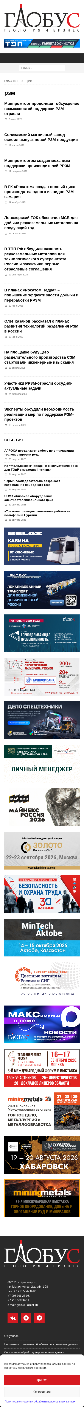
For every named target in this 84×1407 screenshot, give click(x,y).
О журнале (11, 1336)
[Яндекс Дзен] (26, 1318)
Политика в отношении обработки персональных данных (40, 1401)
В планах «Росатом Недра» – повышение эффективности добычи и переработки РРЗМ (41, 295)
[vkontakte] (13, 1318)
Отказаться (42, 1392)
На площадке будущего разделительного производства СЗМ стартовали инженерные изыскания (39, 357)
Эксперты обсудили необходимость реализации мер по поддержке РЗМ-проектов (39, 414)
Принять (42, 1380)
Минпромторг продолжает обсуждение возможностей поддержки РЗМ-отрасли (41, 108)
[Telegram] (39, 1318)
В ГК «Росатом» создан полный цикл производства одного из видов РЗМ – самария (40, 192)
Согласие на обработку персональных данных (34, 1352)
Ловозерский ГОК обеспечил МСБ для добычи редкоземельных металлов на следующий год (41, 223)
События (13, 440)
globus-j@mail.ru (27, 1304)
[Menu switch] (78, 57)
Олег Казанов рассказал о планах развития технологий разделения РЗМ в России (41, 326)
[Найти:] (42, 67)
